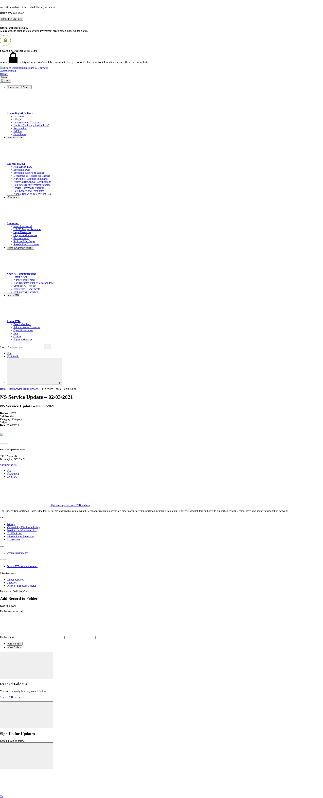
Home (3, 388)
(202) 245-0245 (8, 464)
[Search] (47, 346)
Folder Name (7, 637)
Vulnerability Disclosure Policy (23, 527)
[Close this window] (26, 665)
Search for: (6, 347)
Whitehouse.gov (15, 579)
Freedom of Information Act (22, 530)
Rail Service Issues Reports (23, 388)
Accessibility (13, 539)
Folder (3, 611)
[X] (9, 353)
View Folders (14, 647)
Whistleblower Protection (20, 536)
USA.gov (12, 582)
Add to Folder (14, 643)
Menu (4, 77)
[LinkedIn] (13, 356)
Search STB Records (11, 697)
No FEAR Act (14, 533)
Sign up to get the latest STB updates (70, 505)
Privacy (11, 524)
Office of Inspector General (21, 585)
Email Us (12, 476)
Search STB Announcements (22, 566)
